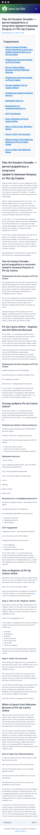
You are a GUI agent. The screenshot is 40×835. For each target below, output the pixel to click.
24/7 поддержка (13, 113)
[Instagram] (8, 2)
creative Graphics (20, 831)
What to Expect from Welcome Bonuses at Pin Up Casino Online (19, 142)
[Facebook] (3, 2)
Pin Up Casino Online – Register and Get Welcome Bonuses (17, 69)
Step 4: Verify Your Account (17, 134)
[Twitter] (5, 2)
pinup (33, 593)
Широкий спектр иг (14, 101)
